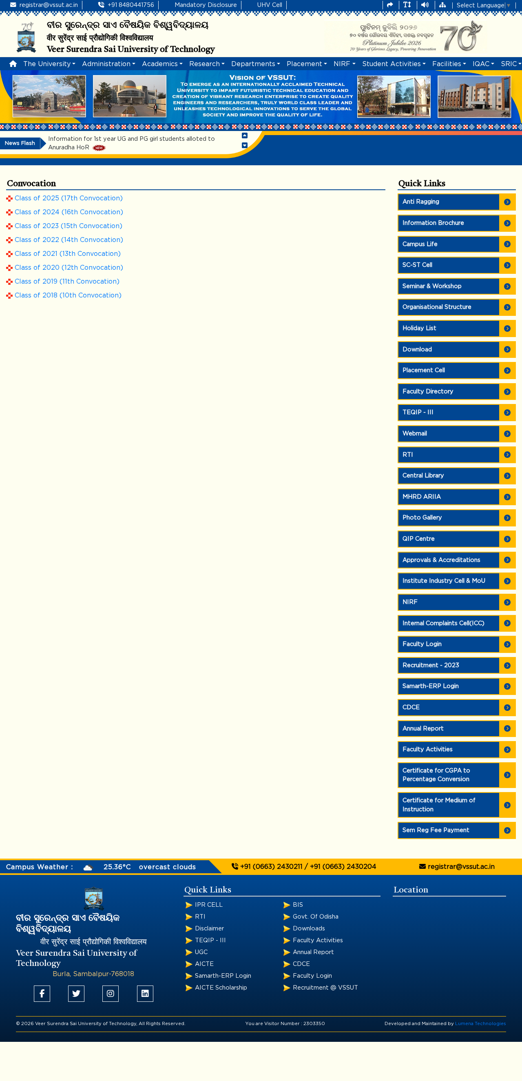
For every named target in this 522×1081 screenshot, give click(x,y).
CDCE (301, 964)
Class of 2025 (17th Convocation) (69, 198)
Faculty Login (312, 976)
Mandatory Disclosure (206, 5)
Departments (253, 64)
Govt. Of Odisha (315, 917)
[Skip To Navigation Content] (391, 5)
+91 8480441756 (130, 5)
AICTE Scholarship (221, 988)
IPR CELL (209, 905)
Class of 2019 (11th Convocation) (67, 281)
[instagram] (110, 994)
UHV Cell (269, 5)
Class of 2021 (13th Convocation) (68, 254)
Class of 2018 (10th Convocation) (68, 295)
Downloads (309, 929)
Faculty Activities (318, 940)
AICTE (204, 964)
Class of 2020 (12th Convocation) (69, 267)
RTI (200, 917)
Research (204, 64)
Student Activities (391, 64)
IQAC (481, 64)
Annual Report (313, 952)
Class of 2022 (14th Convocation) (69, 240)
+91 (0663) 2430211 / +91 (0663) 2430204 (307, 866)
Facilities (446, 64)
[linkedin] (145, 994)
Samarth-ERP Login (223, 976)
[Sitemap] (443, 5)
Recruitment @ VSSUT (325, 988)
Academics (160, 64)
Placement (304, 64)
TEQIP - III (210, 940)
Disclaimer (209, 929)
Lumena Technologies (480, 1023)
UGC (201, 952)
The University (47, 64)
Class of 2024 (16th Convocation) (69, 212)
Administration (106, 64)
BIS (298, 905)
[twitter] (76, 994)
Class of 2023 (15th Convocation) (68, 226)
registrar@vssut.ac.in (48, 5)
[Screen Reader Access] (426, 5)
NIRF (342, 64)
